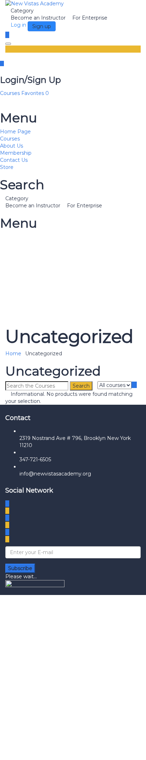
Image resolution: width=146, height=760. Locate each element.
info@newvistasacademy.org (55, 474)
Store (6, 167)
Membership (16, 153)
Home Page (15, 131)
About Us (11, 146)
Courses (10, 93)
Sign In (63, 749)
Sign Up (43, 749)
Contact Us (14, 160)
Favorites (35, 93)
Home (13, 353)
